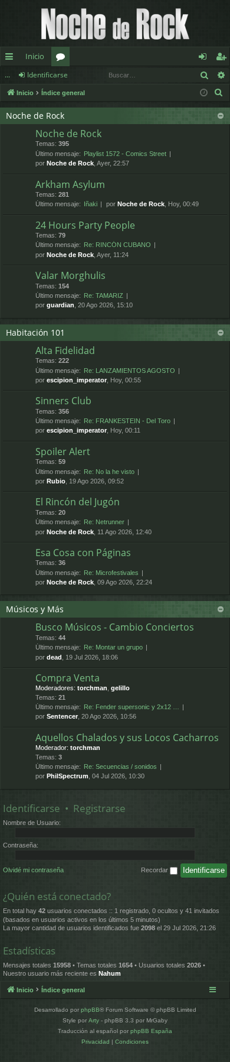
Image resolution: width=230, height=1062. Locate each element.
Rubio (56, 481)
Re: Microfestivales (111, 572)
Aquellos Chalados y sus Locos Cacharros (127, 737)
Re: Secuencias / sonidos (120, 766)
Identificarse (47, 75)
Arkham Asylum (70, 184)
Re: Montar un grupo (113, 647)
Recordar (155, 869)
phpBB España (151, 1031)
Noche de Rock (35, 115)
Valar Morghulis (70, 275)
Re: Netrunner (104, 521)
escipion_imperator (77, 380)
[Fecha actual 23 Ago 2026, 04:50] (204, 93)
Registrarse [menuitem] (223, 58)
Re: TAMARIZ (103, 295)
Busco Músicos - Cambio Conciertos (114, 627)
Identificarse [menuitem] (205, 58)
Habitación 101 (35, 332)
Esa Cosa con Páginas (83, 552)
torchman (92, 687)
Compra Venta (67, 677)
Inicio (34, 56)
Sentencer (62, 716)
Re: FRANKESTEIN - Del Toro (127, 420)
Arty (93, 1020)
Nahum (109, 973)
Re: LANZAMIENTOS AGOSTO (129, 370)
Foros (63, 58)
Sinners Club (63, 400)
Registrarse (99, 808)
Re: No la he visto (109, 471)
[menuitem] (218, 92)
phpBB (90, 1009)
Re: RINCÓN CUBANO (117, 244)
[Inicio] (115, 23)
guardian (60, 304)
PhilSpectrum (67, 776)
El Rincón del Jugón (77, 501)
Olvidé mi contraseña (33, 869)
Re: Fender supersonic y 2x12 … (131, 706)
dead (54, 657)
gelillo (120, 687)
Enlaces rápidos (11, 58)
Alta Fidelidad (65, 350)
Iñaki (90, 203)
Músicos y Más (35, 609)
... (7, 75)
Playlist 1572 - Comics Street (125, 153)
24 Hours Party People (85, 225)
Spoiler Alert (62, 451)
